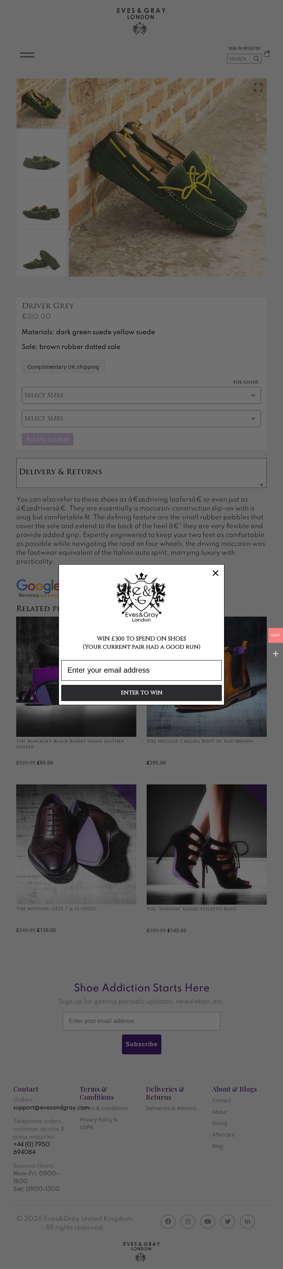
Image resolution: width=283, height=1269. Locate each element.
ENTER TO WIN (142, 693)
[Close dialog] (215, 573)
